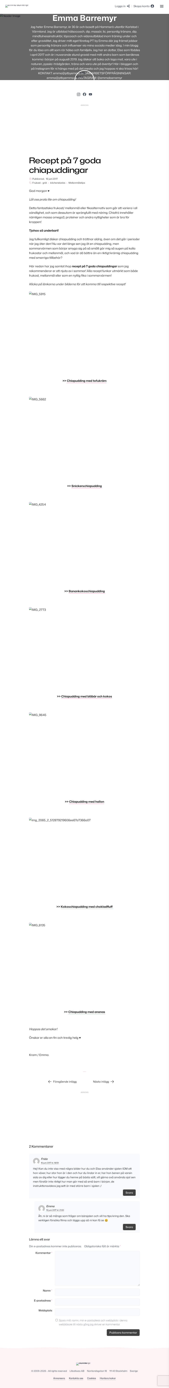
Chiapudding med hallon (86, 801)
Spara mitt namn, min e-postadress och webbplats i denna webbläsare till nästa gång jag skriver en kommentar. (93, 1322)
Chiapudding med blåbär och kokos (86, 696)
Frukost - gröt (39, 182)
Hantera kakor (108, 1378)
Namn (47, 1290)
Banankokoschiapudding (87, 591)
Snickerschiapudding (86, 486)
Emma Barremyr (84, 17)
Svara (129, 1192)
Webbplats (45, 1310)
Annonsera (59, 1378)
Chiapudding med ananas (86, 1012)
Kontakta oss (76, 1378)
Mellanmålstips (76, 182)
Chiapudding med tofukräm (86, 381)
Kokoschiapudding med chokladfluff (87, 906)
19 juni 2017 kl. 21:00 (55, 1210)
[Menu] (162, 6)
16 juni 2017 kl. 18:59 (50, 1162)
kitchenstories (57, 182)
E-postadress (43, 1300)
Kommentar (43, 1253)
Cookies (91, 1378)
